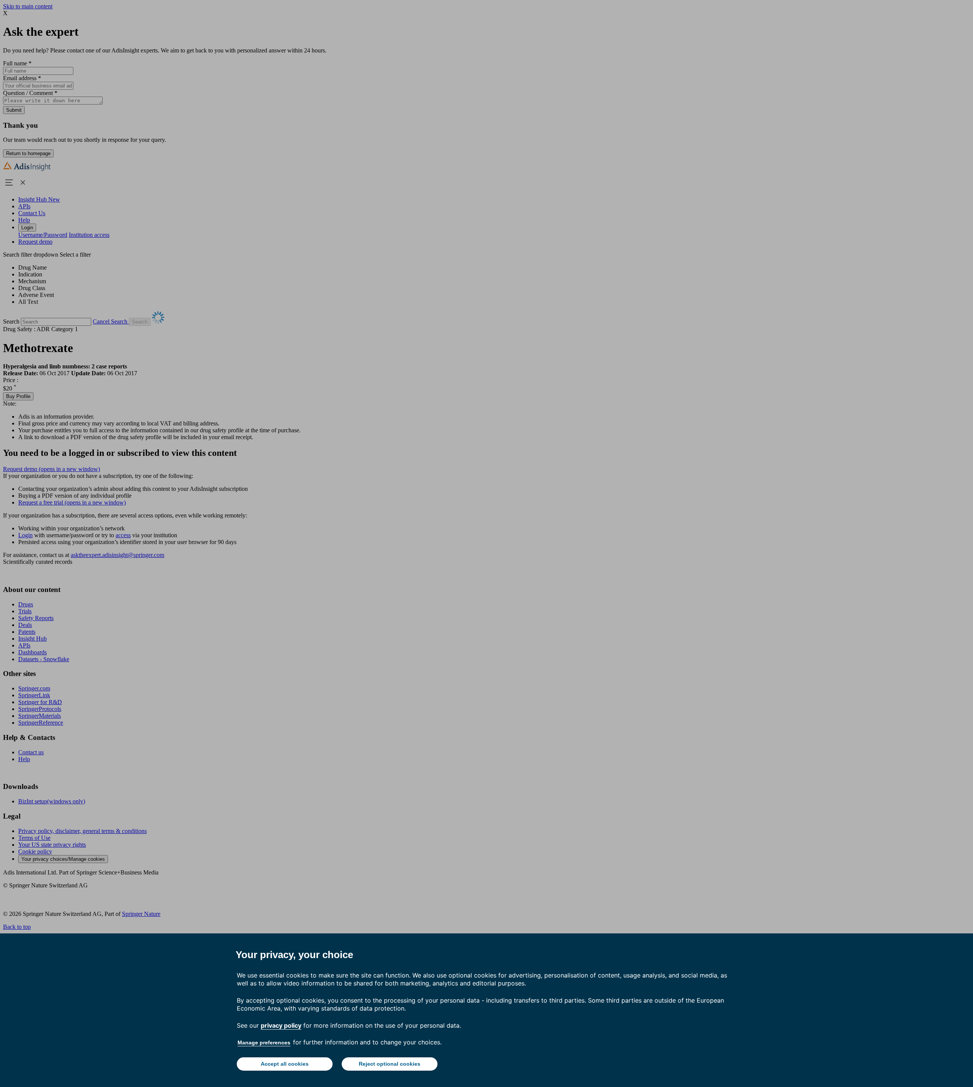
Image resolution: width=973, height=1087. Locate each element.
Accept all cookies (285, 1064)
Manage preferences (264, 1042)
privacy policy (281, 1025)
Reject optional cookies (389, 1064)
